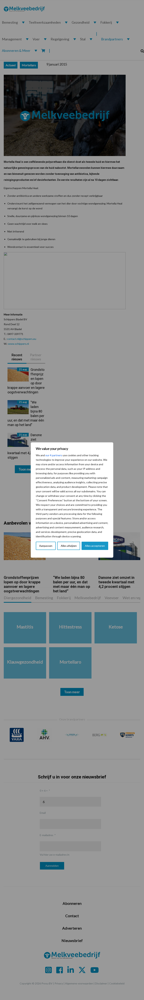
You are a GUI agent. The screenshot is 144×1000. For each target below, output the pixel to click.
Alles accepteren (95, 545)
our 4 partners (53, 455)
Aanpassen (45, 545)
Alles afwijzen (69, 545)
